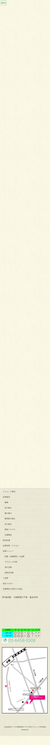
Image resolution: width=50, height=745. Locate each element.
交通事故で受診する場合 (13, 589)
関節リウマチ (10, 529)
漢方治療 (8, 567)
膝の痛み (8, 513)
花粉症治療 (9, 573)
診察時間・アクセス (11, 546)
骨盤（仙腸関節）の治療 (14, 556)
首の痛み (8, 508)
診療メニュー (8, 551)
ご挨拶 (5, 578)
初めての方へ (8, 583)
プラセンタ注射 (11, 562)
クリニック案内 (9, 492)
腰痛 (6, 502)
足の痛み (8, 524)
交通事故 (8, 535)
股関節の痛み (10, 519)
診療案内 (6, 497)
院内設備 (6, 540)
